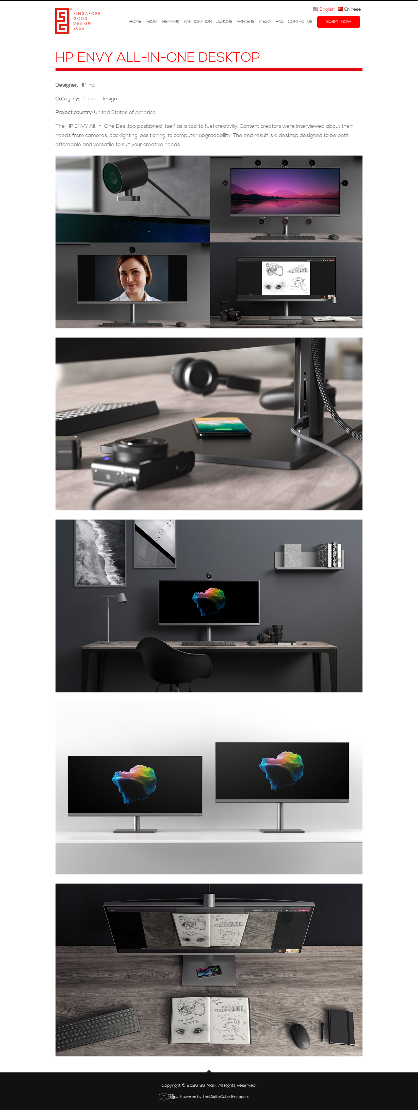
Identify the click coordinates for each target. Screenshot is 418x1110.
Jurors (224, 22)
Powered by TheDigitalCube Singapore (214, 1096)
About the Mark (162, 22)
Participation (198, 22)
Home (135, 22)
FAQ (279, 22)
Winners (246, 22)
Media (265, 22)
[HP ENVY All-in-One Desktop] (209, 242)
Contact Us (300, 22)
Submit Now (338, 22)
